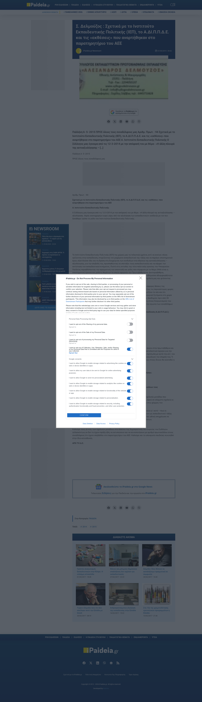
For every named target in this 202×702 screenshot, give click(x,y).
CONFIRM (84, 415)
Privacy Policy (114, 423)
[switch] (130, 324)
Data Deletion (88, 423)
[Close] (141, 278)
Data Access (101, 423)
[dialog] (101, 351)
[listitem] (101, 319)
